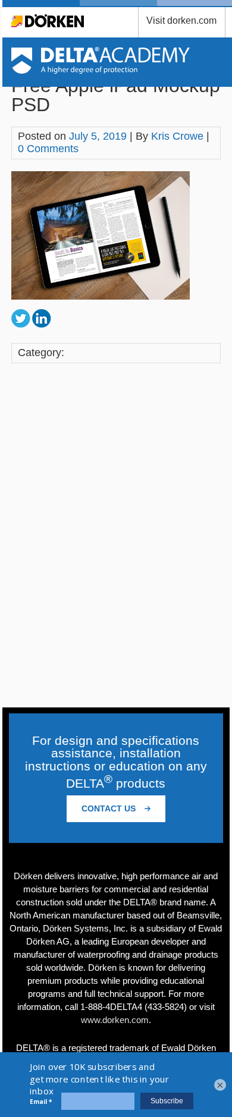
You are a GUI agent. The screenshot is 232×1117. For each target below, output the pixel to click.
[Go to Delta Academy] (100, 70)
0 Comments (48, 149)
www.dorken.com (115, 1020)
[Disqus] (116, 536)
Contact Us (109, 808)
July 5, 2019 (98, 136)
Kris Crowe (177, 136)
